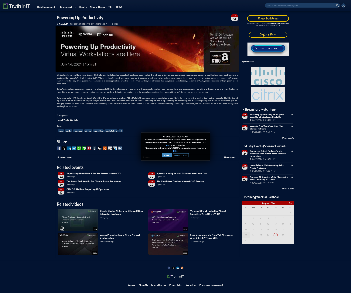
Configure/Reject (180, 155)
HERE (168, 145)
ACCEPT (167, 155)
